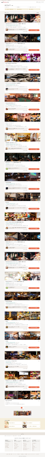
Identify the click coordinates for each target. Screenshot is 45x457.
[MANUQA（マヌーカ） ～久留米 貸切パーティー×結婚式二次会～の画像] (22, 375)
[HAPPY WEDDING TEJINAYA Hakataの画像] (22, 58)
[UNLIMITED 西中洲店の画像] (22, 296)
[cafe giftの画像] (22, 335)
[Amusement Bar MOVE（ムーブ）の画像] (22, 97)
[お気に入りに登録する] (38, 24)
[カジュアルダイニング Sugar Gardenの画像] (22, 355)
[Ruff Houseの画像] (22, 197)
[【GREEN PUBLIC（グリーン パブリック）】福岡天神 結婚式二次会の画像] (22, 38)
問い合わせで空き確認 (34, 89)
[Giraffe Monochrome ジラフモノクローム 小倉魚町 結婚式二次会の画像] (22, 18)
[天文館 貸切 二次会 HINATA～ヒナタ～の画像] (22, 137)
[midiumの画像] (22, 316)
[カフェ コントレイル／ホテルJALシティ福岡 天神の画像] (22, 77)
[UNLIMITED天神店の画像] (22, 177)
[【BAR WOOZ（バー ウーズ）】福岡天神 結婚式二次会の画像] (22, 157)
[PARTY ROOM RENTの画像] (22, 395)
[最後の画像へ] (39, 18)
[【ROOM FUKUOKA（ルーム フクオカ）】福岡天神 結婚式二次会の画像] (22, 276)
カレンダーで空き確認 (34, 129)
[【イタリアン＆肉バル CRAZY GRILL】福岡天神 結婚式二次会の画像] (22, 216)
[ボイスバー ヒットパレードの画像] (22, 117)
